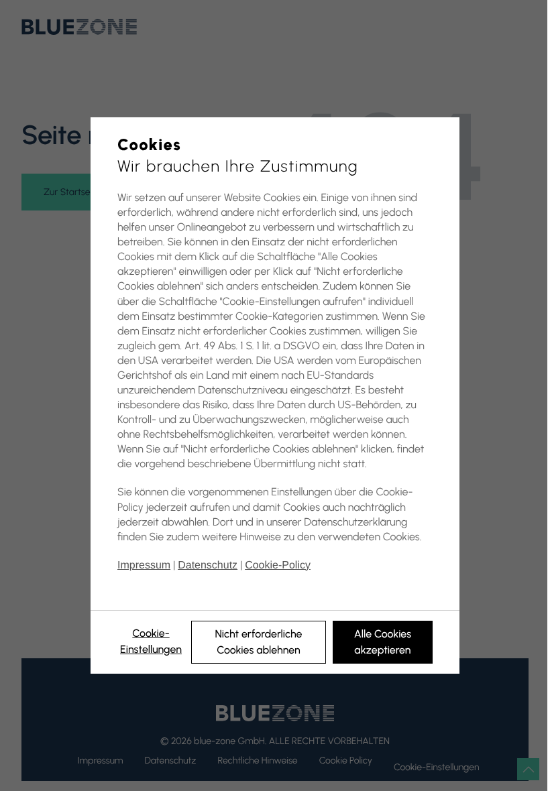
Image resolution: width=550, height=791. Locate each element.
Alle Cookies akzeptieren (382, 641)
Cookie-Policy (278, 565)
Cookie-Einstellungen (151, 641)
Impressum (143, 565)
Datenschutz (207, 565)
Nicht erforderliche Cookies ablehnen (258, 641)
